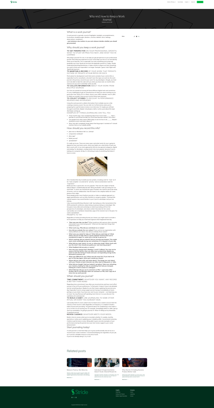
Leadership (132, 394)
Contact (131, 396)
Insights (117, 390)
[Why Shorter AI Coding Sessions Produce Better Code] (134, 363)
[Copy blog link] (134, 36)
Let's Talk (200, 2)
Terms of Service (140, 404)
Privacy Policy (132, 404)
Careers (131, 392)
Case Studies (180, 2)
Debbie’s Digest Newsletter (121, 396)
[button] (171, 2)
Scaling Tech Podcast (120, 394)
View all (144, 350)
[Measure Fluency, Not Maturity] (79, 363)
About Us (193, 2)
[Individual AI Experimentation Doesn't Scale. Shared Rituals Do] (107, 363)
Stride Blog (118, 392)
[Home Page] (15, 2)
